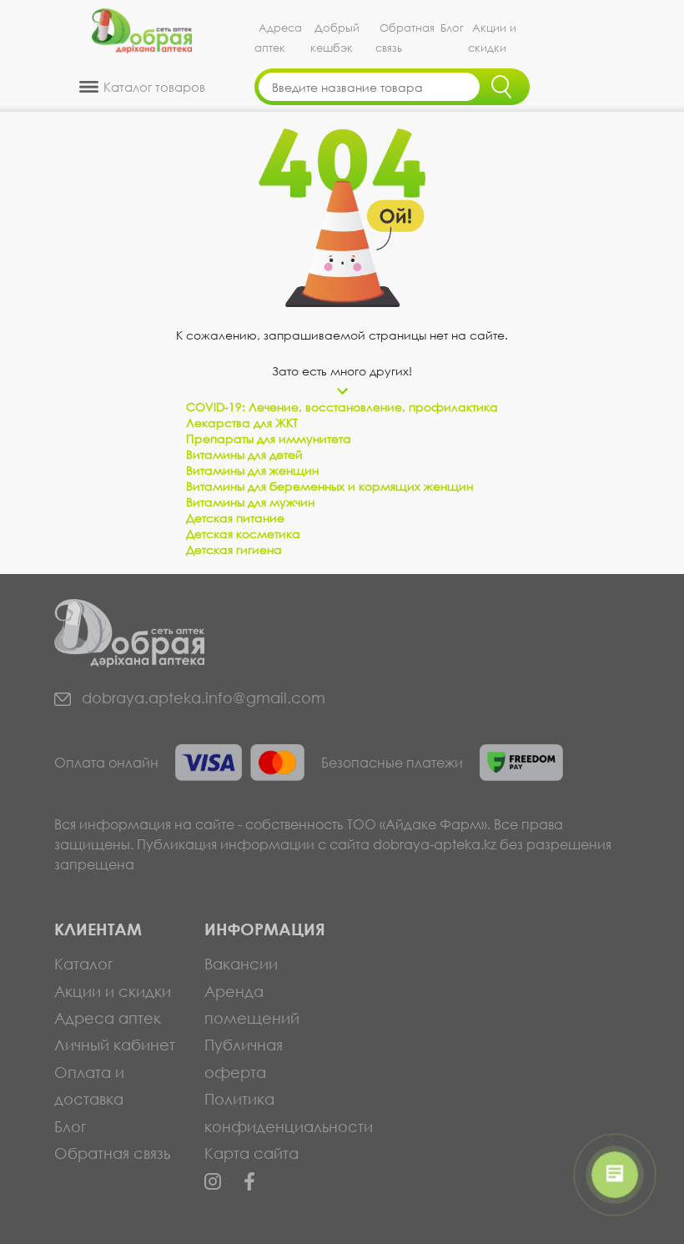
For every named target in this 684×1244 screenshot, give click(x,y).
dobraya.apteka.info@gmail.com (201, 697)
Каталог (83, 963)
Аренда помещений (251, 1004)
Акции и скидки (492, 38)
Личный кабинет (114, 1044)
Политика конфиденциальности (266, 1112)
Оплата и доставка (89, 1085)
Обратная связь (405, 38)
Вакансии (241, 963)
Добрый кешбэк (335, 38)
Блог (452, 28)
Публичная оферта (243, 1057)
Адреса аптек (278, 38)
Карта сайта (251, 1153)
